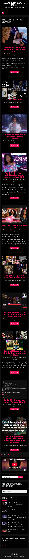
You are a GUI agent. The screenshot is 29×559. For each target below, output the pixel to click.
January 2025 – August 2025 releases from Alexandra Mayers (14, 276)
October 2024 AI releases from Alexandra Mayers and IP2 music (14, 401)
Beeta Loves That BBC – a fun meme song (14, 226)
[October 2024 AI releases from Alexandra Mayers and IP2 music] (14, 389)
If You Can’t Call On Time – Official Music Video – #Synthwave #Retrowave (14, 136)
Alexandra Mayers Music (14, 4)
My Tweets (5, 545)
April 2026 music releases (14, 99)
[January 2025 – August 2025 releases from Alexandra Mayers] (14, 265)
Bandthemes (21, 556)
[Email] (17, 554)
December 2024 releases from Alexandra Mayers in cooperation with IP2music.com (14, 314)
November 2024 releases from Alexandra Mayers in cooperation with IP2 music (14, 353)
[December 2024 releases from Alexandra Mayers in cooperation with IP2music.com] (14, 301)
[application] (14, 464)
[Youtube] (14, 554)
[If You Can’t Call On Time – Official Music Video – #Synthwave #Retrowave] (14, 123)
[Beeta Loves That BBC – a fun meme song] (14, 214)
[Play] (4, 470)
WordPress (13, 556)
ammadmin (15, 53)
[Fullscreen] (25, 470)
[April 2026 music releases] (14, 89)
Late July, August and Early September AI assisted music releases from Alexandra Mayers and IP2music (14, 439)
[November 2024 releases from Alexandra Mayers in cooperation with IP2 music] (14, 340)
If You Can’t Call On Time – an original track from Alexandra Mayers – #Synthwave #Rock (14, 175)
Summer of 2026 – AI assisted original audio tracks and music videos (14, 49)
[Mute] (22, 470)
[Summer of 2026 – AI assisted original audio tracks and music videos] (14, 36)
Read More (14, 72)
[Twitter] (12, 554)
